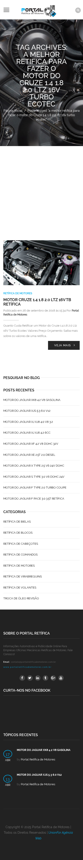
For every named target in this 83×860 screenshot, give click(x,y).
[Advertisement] (41, 189)
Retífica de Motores (17, 293)
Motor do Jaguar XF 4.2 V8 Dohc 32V (30, 443)
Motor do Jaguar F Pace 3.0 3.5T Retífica (33, 498)
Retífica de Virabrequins (22, 576)
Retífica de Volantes (19, 587)
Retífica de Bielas (17, 521)
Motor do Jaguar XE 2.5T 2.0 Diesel (29, 454)
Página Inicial (13, 110)
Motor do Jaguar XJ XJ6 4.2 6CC (26, 432)
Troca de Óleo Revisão (21, 598)
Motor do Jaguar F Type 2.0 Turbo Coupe (34, 487)
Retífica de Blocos (18, 532)
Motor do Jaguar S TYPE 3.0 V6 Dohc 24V (33, 476)
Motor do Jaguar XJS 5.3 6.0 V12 (26, 410)
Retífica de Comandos (20, 554)
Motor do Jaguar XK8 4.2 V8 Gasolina (31, 400)
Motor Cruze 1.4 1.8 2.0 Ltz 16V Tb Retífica (37, 301)
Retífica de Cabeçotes (20, 543)
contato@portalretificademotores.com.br (33, 662)
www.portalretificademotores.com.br (27, 667)
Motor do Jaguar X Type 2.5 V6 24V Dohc (33, 465)
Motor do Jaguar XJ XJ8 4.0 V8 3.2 (28, 421)
